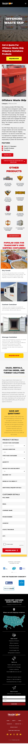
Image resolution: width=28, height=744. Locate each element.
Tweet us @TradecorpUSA (14, 664)
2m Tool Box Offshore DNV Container (8, 184)
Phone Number (7, 516)
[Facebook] (7, 734)
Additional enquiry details (12, 487)
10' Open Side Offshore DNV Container (20, 214)
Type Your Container (10, 455)
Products (9, 723)
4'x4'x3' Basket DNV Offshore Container (20, 184)
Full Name (6, 497)
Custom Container (9, 304)
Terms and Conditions (14, 730)
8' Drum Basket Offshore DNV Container (20, 199)
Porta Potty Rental (14, 647)
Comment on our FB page (14, 667)
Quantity (6, 462)
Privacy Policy (14, 727)
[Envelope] (20, 734)
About (14, 720)
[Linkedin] (17, 734)
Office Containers (14, 643)
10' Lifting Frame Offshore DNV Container (8, 229)
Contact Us (18, 723)
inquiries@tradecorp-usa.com (14, 671)
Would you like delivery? (11, 468)
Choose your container (11, 443)
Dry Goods (6, 270)
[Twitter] (11, 734)
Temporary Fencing (14, 645)
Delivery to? (7, 474)
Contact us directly (14, 669)
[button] (3, 568)
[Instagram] (14, 734)
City (4, 536)
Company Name (7, 510)
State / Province (8, 529)
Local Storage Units (14, 650)
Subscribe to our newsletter (14, 693)
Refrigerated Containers (14, 652)
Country (5, 523)
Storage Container (9, 337)
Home (8, 720)
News (20, 720)
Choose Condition (9, 449)
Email (4, 504)
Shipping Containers (14, 640)
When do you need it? (10, 481)
